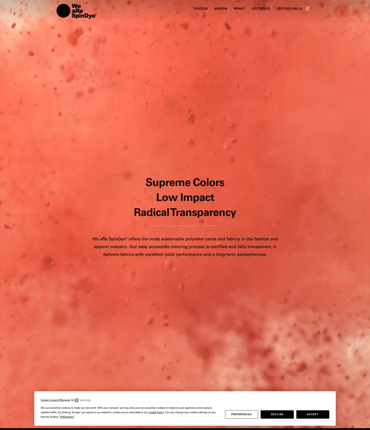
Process (201, 8)
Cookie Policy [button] (156, 412)
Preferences (241, 414)
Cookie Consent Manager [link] (56, 400)
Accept (313, 414)
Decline (277, 414)
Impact (239, 8)
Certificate (260, 8)
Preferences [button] (67, 416)
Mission (220, 8)
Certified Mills (289, 8)
